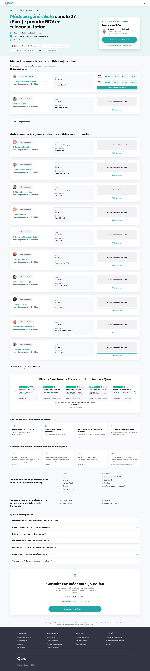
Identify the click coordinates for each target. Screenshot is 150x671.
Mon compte (140, 3)
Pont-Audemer (69, 489)
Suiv (36, 366)
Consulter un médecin (73, 609)
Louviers (66, 480)
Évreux (65, 474)
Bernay (107, 474)
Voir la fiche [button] (117, 110)
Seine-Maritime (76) (111, 503)
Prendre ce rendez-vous (119, 40)
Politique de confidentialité (114, 637)
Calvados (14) (67, 500)
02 (29, 366)
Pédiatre (20, 644)
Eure (38, 10)
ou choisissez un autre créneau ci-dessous (119, 45)
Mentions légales (22, 665)
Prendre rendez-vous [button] (117, 87)
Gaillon (107, 483)
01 (25, 366)
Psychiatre (21, 647)
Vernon (65, 477)
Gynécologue (22, 640)
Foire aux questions (82, 637)
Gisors (65, 486)
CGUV (33, 665)
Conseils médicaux (53, 647)
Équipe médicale (52, 640)
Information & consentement (115, 640)
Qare (11, 10)
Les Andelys (108, 480)
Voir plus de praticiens (20, 122)
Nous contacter (81, 640)
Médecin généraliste (25, 10)
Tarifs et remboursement (55, 644)
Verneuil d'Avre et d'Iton (113, 477)
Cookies (108, 644)
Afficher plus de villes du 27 (114, 486)
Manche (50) (67, 503)
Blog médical (51, 637)
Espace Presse (81, 644)
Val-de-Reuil (68, 483)
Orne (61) (107, 500)
